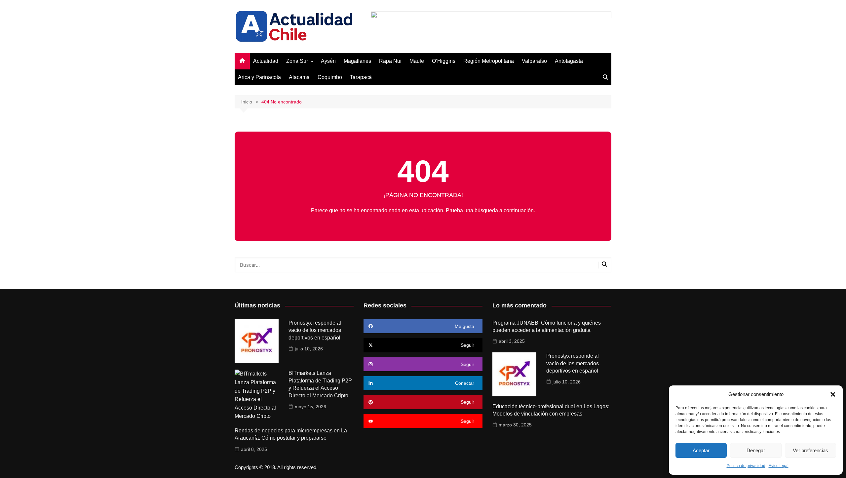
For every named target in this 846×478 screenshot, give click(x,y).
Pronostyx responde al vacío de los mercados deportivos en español (314, 330)
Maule (416, 61)
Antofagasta (569, 61)
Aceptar (701, 450)
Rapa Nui (390, 61)
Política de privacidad (746, 465)
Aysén (328, 61)
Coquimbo (330, 77)
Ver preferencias (810, 450)
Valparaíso (534, 61)
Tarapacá (361, 77)
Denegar (756, 450)
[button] (832, 394)
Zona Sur (297, 61)
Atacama (299, 77)
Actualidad (265, 61)
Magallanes (357, 61)
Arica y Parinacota (259, 77)
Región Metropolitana (488, 61)
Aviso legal (778, 465)
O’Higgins (443, 61)
